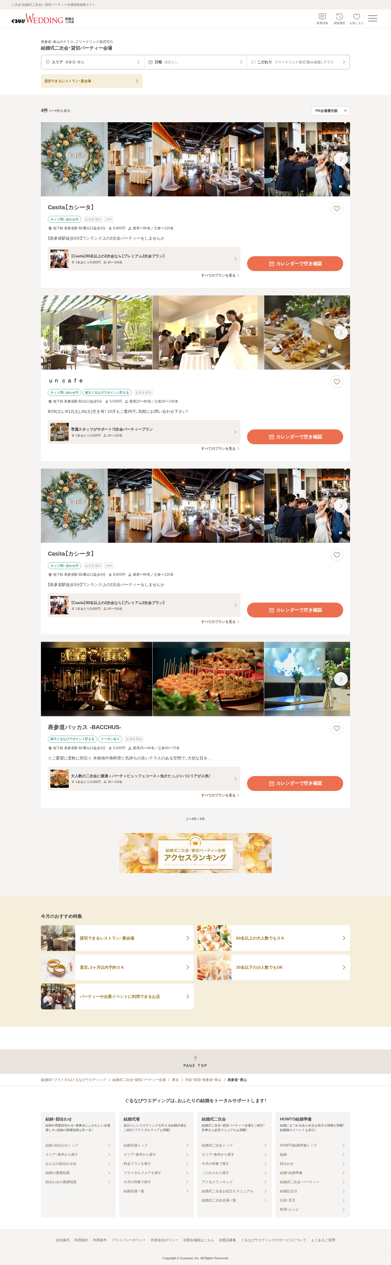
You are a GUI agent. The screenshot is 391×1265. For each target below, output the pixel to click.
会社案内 (63, 1240)
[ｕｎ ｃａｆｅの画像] (195, 332)
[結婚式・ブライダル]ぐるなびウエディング (73, 1080)
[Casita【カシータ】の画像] (195, 159)
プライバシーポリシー (129, 1240)
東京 (175, 1080)
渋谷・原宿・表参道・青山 (203, 1080)
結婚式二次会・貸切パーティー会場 (139, 1080)
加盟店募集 (227, 1240)
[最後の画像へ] (341, 159)
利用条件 (100, 1240)
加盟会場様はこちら (198, 1240)
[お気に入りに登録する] (337, 208)
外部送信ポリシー (164, 1240)
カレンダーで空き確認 (299, 263)
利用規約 (81, 1240)
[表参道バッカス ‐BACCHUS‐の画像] (195, 679)
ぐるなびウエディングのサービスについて (273, 1240)
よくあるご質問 (323, 1240)
